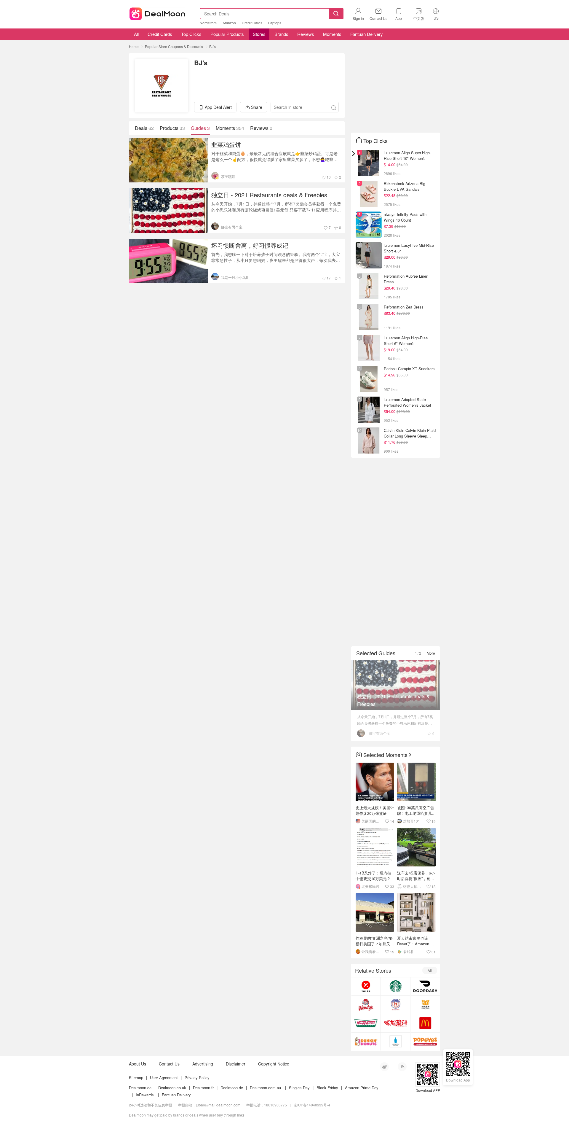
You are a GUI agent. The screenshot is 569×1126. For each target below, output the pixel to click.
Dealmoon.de (231, 1087)
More (431, 653)
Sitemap (136, 1077)
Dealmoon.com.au (265, 1087)
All (136, 34)
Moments (332, 34)
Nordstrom (208, 22)
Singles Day (299, 1087)
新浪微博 (384, 1066)
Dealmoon (157, 12)
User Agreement (164, 1077)
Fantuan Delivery (366, 34)
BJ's (212, 46)
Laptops (274, 22)
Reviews (305, 34)
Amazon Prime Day (361, 1087)
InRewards (145, 1095)
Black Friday (327, 1087)
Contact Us (169, 1064)
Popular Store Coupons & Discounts (174, 46)
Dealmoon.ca (140, 1087)
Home (134, 46)
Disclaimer (235, 1064)
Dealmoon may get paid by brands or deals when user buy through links (186, 1114)
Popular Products (227, 34)
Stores (259, 34)
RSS (402, 1066)
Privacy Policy (197, 1077)
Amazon (229, 22)
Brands (281, 34)
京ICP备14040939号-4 (312, 1104)
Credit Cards (252, 22)
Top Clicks (191, 34)
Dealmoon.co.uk (172, 1087)
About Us (137, 1064)
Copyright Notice (273, 1064)
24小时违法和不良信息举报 (150, 1104)
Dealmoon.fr (203, 1087)
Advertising (202, 1064)
